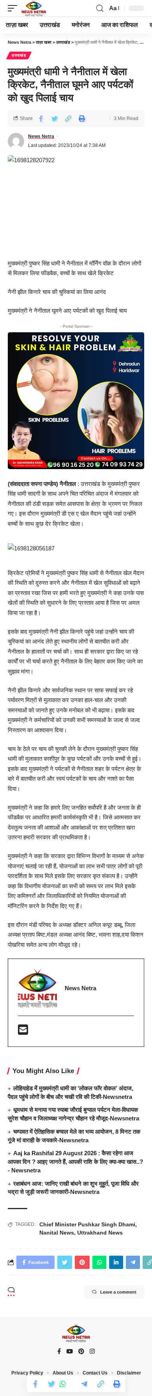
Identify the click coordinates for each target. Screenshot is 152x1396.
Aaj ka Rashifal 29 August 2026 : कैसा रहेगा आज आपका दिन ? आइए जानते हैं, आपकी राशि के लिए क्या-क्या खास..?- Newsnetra (75, 1162)
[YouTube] (70, 1351)
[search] (99, 8)
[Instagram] (92, 1351)
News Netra (41, 136)
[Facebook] (59, 1351)
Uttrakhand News (100, 1232)
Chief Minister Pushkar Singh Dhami (87, 1224)
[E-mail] (23, 1032)
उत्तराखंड (19, 55)
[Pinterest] (81, 1351)
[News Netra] (33, 8)
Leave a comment (118, 1292)
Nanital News (56, 1232)
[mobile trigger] (14, 8)
